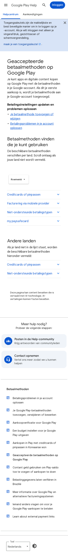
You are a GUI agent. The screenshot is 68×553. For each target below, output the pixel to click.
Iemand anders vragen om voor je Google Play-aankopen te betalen (33, 506)
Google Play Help (24, 5)
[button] (5, 5)
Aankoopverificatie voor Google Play (34, 422)
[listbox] (19, 179)
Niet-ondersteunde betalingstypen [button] (29, 212)
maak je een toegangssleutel (21, 44)
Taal (12, 541)
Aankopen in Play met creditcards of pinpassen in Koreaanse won (34, 445)
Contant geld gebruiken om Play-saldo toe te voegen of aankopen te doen (36, 469)
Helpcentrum (10, 14)
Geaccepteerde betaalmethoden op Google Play (35, 457)
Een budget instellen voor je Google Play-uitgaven (34, 433)
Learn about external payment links (33, 516)
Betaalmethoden (18, 389)
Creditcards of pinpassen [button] (23, 194)
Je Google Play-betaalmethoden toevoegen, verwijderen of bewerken (34, 412)
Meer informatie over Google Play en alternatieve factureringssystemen (34, 494)
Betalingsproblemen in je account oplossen (33, 400)
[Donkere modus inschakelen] (34, 546)
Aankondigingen (32, 14)
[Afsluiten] (65, 23)
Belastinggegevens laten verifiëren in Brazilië (34, 482)
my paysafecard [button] (17, 221)
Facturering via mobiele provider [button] (28, 203)
